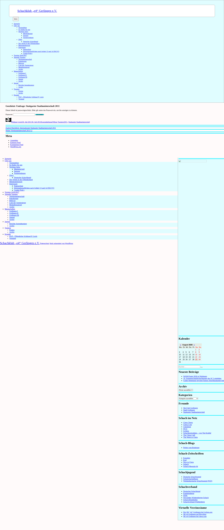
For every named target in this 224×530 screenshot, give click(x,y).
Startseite (17, 24)
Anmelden (14, 140)
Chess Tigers (188, 423)
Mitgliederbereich (24, 45)
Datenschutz (27, 49)
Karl (185, 460)
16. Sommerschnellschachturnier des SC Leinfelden (202, 378)
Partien (20, 91)
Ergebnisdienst (188, 493)
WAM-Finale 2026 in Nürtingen (195, 376)
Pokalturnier (22, 61)
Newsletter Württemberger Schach (196, 498)
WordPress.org (15, 147)
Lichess (186, 431)
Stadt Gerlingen (189, 410)
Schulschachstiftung (190, 479)
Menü (15, 19)
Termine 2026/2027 (20, 55)
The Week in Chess (190, 437)
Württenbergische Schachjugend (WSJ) (197, 481)
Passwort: (9, 114)
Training (16, 89)
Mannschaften (18, 71)
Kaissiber (186, 458)
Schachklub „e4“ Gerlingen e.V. (37, 10)
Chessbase (187, 427)
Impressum (22, 47)
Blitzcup (21, 63)
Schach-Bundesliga (190, 500)
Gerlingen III (22, 77)
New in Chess (188, 462)
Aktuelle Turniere (19, 57)
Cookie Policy (27, 53)
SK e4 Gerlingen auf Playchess (194, 514)
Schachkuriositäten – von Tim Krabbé (197, 433)
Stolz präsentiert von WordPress (61, 243)
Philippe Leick (16, 122)
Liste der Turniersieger (25, 65)
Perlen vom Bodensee (191, 448)
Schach (186, 464)
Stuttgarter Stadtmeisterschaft (79, 122)
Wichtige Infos (23, 32)
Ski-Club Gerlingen (190, 408)
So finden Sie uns (24, 30)
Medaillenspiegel (24, 67)
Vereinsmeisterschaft (25, 59)
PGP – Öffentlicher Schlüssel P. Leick (31, 97)
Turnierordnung (28, 37)
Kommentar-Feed (16, 145)
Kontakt (16, 95)
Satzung (25, 35)
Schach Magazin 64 (190, 466)
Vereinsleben (22, 28)
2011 (65, 122)
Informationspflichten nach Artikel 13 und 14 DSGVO (41, 51)
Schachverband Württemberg (194, 502)
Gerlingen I (22, 73)
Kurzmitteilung (46, 122)
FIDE (185, 496)
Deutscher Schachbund (30, 41)
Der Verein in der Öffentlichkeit (29, 43)
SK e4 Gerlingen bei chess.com (194, 516)
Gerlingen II (22, 75)
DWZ (20, 39)
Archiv (20, 69)
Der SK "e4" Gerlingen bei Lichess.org (197, 512)
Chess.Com (187, 425)
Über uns (17, 26)
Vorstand (21, 99)
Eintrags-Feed (15, 143)
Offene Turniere (58, 122)
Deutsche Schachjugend (192, 477)
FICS (185, 429)
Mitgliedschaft (28, 34)
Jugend (20, 79)
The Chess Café (189, 435)
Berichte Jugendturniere (26, 85)
